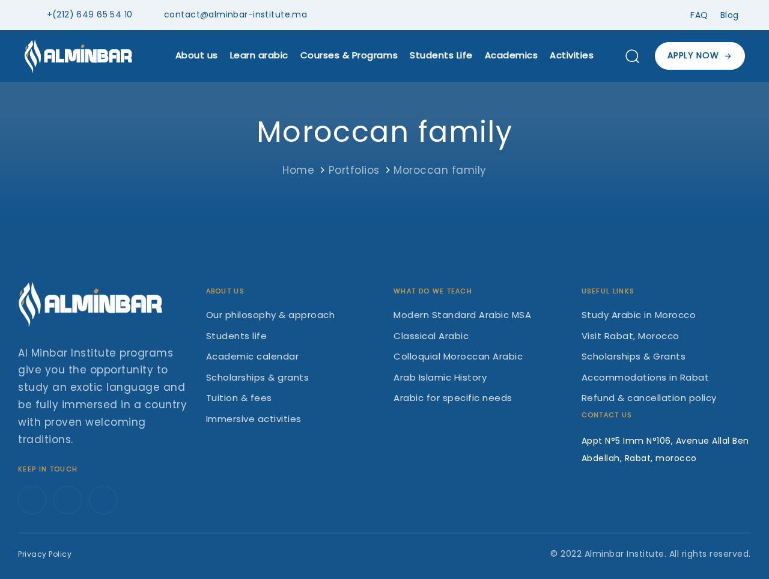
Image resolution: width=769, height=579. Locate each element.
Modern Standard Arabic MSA (462, 314)
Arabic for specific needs (453, 397)
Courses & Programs (349, 55)
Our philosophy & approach (270, 314)
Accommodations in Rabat (646, 377)
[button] (632, 56)
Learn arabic (259, 55)
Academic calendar (252, 356)
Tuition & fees (239, 397)
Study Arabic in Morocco (639, 314)
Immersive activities (254, 418)
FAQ (699, 15)
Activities (572, 55)
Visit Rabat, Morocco (630, 335)
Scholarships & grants (257, 377)
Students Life (441, 55)
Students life (236, 335)
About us (196, 55)
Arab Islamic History (440, 377)
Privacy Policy (44, 554)
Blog (729, 15)
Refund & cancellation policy (649, 397)
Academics (511, 55)
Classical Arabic (431, 335)
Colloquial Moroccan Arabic (458, 356)
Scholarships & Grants (634, 356)
